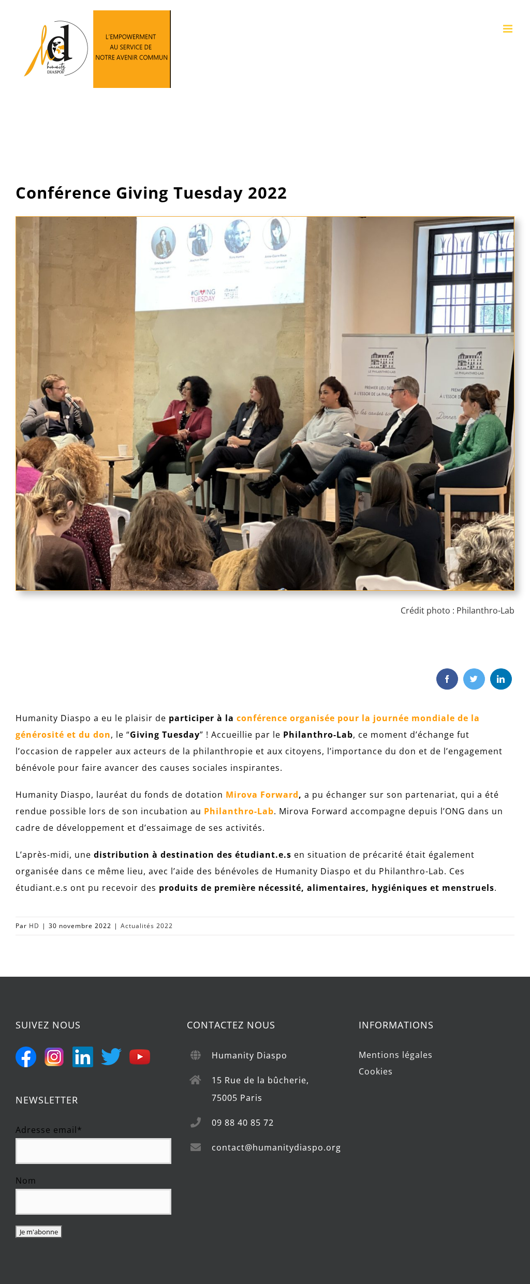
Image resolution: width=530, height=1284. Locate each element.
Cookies (376, 1071)
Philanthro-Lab (485, 610)
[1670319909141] (265, 221)
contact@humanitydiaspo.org (276, 1147)
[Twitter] (474, 679)
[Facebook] (447, 679)
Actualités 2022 (147, 925)
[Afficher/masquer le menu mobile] (508, 28)
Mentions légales (396, 1055)
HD (34, 925)
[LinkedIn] (501, 679)
